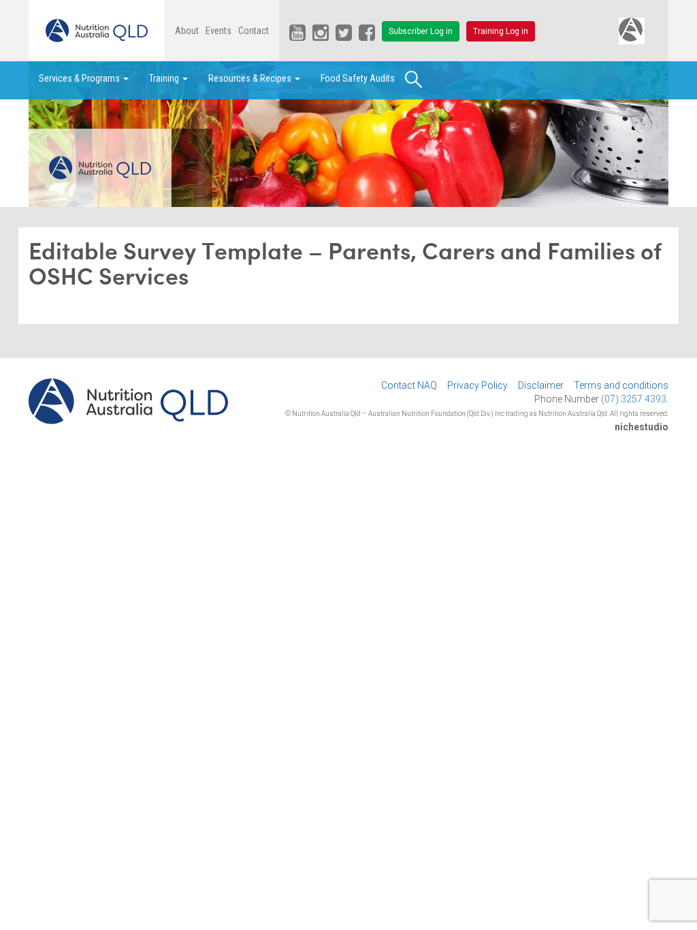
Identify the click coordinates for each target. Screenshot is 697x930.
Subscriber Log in (421, 31)
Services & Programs (80, 78)
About (187, 30)
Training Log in (500, 31)
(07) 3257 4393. (634, 399)
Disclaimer (541, 385)
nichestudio (641, 426)
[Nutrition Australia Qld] (97, 30)
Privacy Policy (477, 385)
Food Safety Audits (358, 78)
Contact (253, 30)
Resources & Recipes (250, 78)
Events (218, 30)
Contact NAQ (409, 385)
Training (165, 78)
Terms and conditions (621, 385)
